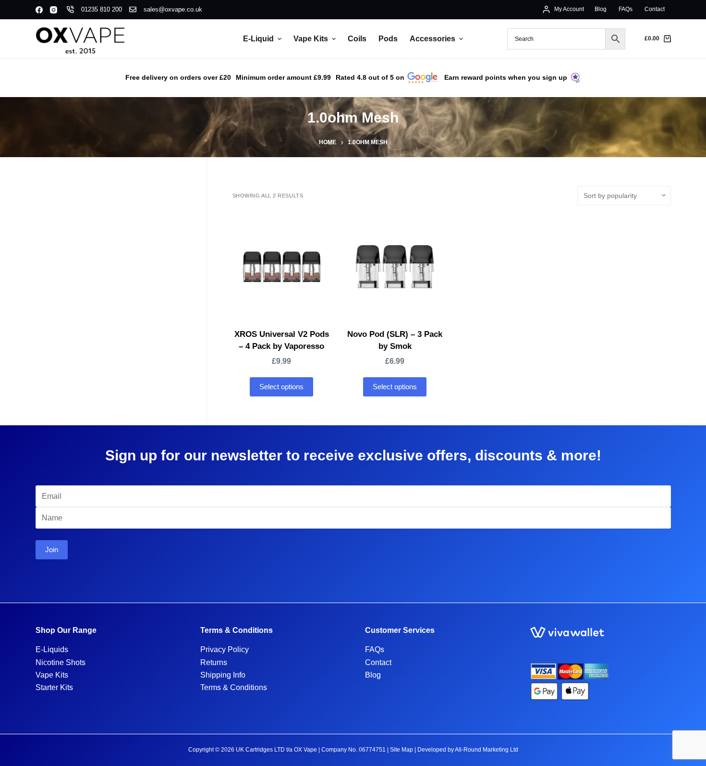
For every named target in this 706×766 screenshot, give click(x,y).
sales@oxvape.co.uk (173, 9)
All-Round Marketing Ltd (486, 749)
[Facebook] (39, 9)
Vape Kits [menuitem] (310, 39)
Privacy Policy (224, 649)
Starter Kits (54, 687)
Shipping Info (222, 675)
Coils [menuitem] (357, 39)
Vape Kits (52, 675)
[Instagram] (53, 9)
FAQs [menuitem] (626, 9)
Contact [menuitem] (655, 9)
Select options (281, 387)
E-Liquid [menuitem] (258, 39)
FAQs (374, 649)
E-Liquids (52, 649)
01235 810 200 (101, 9)
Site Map (401, 749)
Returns (213, 662)
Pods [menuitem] (388, 39)
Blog (373, 675)
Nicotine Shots (60, 662)
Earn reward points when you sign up (505, 77)
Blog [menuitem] (601, 9)
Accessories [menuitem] (432, 39)
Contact (378, 662)
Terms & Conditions (233, 687)
